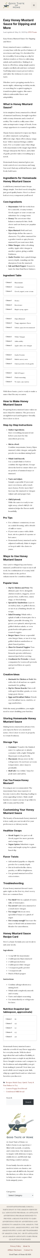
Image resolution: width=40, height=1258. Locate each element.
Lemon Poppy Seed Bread (16, 1088)
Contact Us (28, 1250)
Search (9, 1098)
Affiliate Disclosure (15, 1250)
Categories (10, 1192)
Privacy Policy (15, 1246)
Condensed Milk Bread (15, 1091)
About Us (26, 1246)
